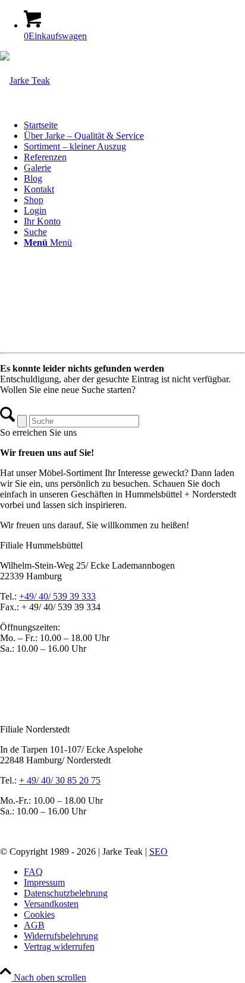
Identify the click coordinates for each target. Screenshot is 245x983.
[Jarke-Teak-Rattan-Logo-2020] (25, 80)
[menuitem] (134, 125)
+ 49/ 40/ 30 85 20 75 (59, 780)
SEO (158, 851)
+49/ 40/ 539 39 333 (57, 596)
